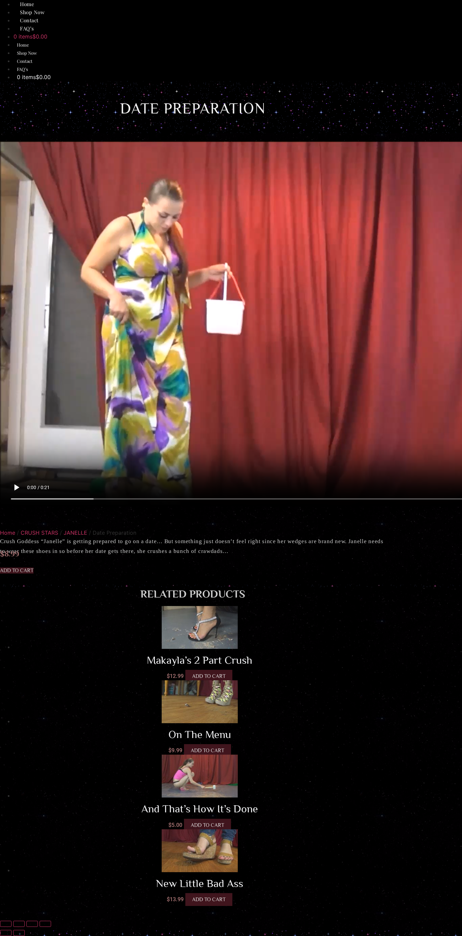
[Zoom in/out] (5, 924)
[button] (16, 570)
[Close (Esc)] (45, 924)
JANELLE (75, 532)
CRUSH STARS (39, 532)
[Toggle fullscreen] (19, 924)
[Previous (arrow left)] (5, 933)
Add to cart (209, 676)
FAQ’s (27, 28)
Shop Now (27, 53)
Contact (24, 61)
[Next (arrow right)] (19, 933)
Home (23, 45)
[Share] (32, 924)
